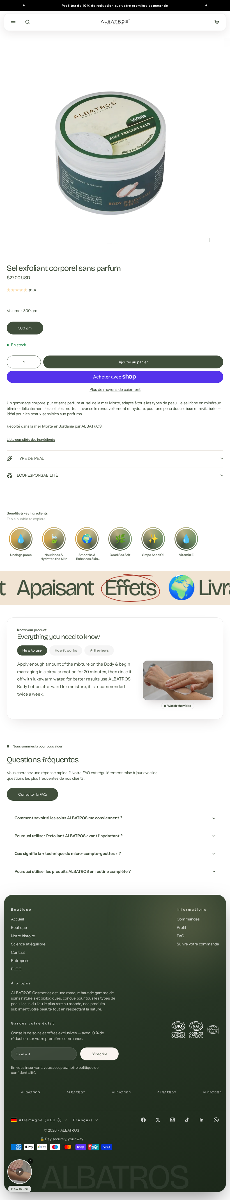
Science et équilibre (28, 944)
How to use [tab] (32, 650)
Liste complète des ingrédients (31, 439)
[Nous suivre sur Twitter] (158, 1120)
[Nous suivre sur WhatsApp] (216, 1120)
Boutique (19, 927)
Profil (181, 927)
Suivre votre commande (198, 944)
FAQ (180, 935)
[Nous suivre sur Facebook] (143, 1120)
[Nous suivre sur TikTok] (187, 1120)
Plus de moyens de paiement (115, 389)
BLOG (16, 968)
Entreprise (20, 960)
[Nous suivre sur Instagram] (172, 1120)
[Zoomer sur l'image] (209, 240)
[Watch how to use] (19, 1171)
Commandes (188, 919)
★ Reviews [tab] (99, 650)
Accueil (17, 919)
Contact (18, 952)
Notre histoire (23, 935)
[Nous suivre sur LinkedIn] (201, 1120)
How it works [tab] (66, 650)
